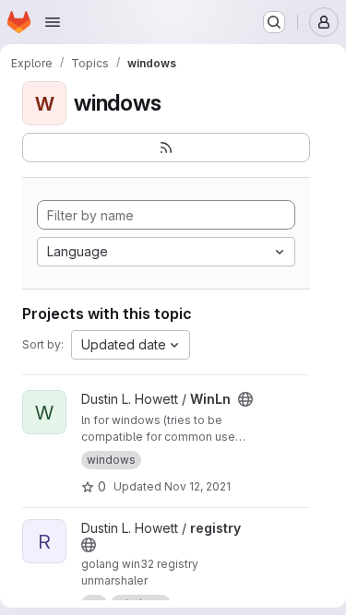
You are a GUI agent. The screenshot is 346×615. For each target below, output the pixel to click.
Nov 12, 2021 (197, 486)
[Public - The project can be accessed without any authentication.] (245, 399)
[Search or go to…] (274, 22)
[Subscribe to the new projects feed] (166, 147)
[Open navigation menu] (52, 22)
